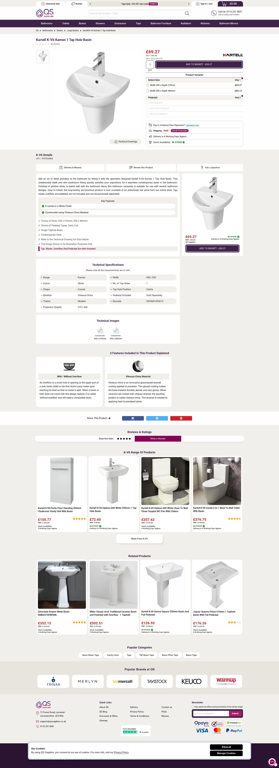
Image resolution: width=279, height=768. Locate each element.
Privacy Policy (137, 711)
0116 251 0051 (47, 726)
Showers (100, 23)
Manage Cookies (226, 753)
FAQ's (164, 711)
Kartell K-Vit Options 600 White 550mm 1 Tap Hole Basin (113, 510)
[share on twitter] (157, 418)
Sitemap (103, 720)
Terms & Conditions (139, 716)
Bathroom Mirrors (228, 23)
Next (188, 4)
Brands (79, 4)
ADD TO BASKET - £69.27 (199, 64)
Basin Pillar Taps (170, 655)
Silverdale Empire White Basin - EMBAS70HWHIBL (54, 613)
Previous (90, 4)
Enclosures (120, 23)
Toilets (65, 23)
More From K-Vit (139, 538)
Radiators (186, 23)
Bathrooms (46, 23)
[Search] (187, 13)
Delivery (134, 707)
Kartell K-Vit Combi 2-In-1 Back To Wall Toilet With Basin (216, 510)
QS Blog (103, 711)
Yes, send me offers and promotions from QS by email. (218, 707)
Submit (235, 713)
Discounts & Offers (108, 716)
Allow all (226, 747)
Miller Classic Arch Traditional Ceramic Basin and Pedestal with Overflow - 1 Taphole (113, 613)
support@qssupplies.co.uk (53, 721)
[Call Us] (214, 13)
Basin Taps (191, 655)
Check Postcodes (180, 131)
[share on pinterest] (181, 418)
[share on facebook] (133, 418)
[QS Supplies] (44, 12)
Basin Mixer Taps (90, 655)
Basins (82, 23)
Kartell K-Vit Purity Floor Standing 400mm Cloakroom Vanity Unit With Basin (59, 510)
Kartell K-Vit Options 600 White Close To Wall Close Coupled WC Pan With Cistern (164, 510)
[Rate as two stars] (119, 439)
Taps (138, 23)
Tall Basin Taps (146, 655)
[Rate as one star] (118, 439)
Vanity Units (113, 655)
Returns (165, 716)
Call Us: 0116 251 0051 (230, 11)
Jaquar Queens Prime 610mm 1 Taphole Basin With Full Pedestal (214, 613)
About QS (104, 707)
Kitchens (205, 23)
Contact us (166, 707)
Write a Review (157, 438)
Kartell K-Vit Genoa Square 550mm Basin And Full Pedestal (165, 613)
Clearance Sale (53, 4)
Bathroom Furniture (161, 23)
